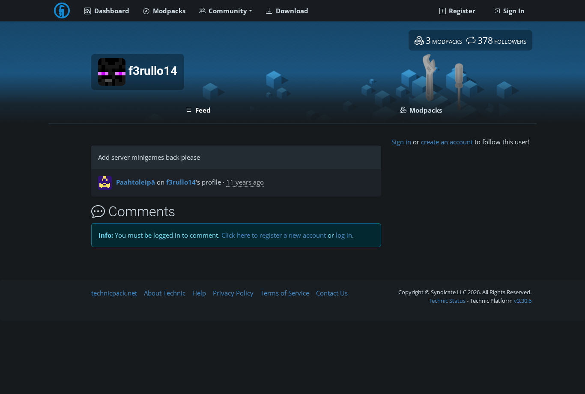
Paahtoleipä (135, 182)
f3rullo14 (181, 182)
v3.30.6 (522, 300)
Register (461, 10)
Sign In (513, 10)
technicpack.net (114, 293)
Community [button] (227, 10)
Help (199, 293)
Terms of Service (284, 293)
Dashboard (111, 10)
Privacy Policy (233, 293)
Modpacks (168, 10)
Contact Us (332, 293)
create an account (447, 141)
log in (344, 235)
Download (291, 10)
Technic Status (447, 300)
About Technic (164, 293)
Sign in (401, 141)
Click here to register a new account (273, 235)
